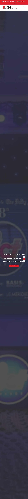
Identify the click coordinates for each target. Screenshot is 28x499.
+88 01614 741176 (21, 1)
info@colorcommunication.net (9, 1)
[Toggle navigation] (25, 7)
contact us (14, 265)
